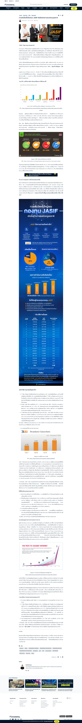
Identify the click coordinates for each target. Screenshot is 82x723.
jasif (40, 650)
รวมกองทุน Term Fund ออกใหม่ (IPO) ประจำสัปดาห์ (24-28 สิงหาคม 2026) (65, 690)
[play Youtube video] (41, 36)
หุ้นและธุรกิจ (34, 15)
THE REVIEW (55, 650)
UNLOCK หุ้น (22, 653)
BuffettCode (29, 665)
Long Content (48, 650)
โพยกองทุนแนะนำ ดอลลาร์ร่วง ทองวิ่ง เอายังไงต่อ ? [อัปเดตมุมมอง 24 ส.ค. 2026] (48, 690)
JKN (43, 650)
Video (32, 653)
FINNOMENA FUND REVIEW (45, 648)
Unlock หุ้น (28, 653)
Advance (21, 648)
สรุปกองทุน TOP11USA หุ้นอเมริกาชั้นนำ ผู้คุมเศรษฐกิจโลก (32, 690)
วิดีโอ (29, 15)
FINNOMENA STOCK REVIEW (26, 650)
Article (26, 648)
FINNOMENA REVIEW (57, 648)
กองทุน (20, 15)
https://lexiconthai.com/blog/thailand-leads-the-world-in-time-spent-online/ (42, 161)
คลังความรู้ (25, 15)
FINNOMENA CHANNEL (33, 648)
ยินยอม (56, 721)
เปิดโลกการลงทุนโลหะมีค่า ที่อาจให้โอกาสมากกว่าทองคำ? (15, 690)
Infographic (35, 650)
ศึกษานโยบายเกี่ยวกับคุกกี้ (48, 721)
